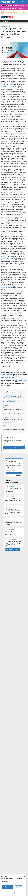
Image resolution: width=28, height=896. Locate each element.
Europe (8, 395)
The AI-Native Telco (8, 417)
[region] (13, 885)
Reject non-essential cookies (18, 886)
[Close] (24, 876)
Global (11, 395)
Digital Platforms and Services (13, 393)
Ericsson (4, 395)
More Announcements (11, 549)
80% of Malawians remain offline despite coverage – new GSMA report (13, 522)
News (19, 397)
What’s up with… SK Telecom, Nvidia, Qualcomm (13, 419)
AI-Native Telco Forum (7, 374)
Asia (21, 392)
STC (8, 400)
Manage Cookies (13, 891)
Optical (10, 398)
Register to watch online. (7, 377)
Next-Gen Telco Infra (10, 539)
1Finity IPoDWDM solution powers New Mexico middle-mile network (13, 500)
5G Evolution (9, 392)
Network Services (14, 397)
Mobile (8, 397)
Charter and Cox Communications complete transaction (12, 533)
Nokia (22, 397)
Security (5, 407)
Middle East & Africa (17, 396)
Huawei (15, 395)
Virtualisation (12, 401)
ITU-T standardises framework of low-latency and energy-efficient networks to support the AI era (13, 511)
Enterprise (21, 393)
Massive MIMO (9, 396)
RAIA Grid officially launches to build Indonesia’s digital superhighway (13, 490)
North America (6, 398)
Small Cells (5, 400)
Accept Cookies (7, 887)
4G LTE (4, 392)
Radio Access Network (17, 398)
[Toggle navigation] (25, 2)
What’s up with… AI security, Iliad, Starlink (12, 409)
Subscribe (13, 447)
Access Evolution (5, 26)
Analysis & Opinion (16, 392)
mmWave (4, 397)
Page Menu (5, 21)
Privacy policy (18, 449)
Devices (4, 393)
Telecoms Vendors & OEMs (15, 400)
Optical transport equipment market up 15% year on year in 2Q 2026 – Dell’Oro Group (13, 543)
